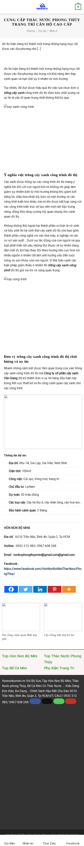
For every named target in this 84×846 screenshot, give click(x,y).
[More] (69, 589)
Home (31, 31)
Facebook (73, 843)
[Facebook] (11, 589)
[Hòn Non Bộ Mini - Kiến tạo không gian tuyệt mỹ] (42, 7)
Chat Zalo (50, 843)
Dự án (42, 31)
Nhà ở (53, 31)
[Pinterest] (54, 589)
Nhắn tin (27, 843)
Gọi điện (9, 843)
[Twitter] (25, 589)
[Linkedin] (40, 589)
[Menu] (5, 7)
